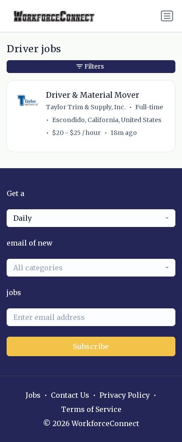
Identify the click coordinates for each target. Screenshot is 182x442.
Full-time (149, 107)
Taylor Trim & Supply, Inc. (85, 107)
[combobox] (91, 218)
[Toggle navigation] (167, 16)
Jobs (33, 395)
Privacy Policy (124, 395)
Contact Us (70, 395)
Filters (94, 66)
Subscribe (91, 346)
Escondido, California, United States (106, 120)
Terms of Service (91, 409)
